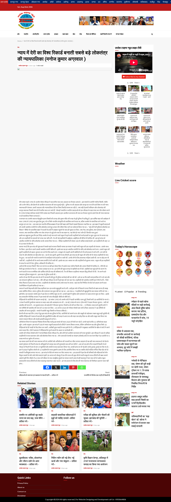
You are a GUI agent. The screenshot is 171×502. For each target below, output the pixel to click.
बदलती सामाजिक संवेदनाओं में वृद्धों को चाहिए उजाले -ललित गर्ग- (64, 397)
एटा (99, 2)
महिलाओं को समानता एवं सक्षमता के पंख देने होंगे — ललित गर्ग (38, 373)
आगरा (73, 2)
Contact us (21, 491)
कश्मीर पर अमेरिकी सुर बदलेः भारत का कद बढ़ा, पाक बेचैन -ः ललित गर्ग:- (32, 397)
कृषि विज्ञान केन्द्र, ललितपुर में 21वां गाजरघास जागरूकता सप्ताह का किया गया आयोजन (97, 440)
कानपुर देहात (24, 2)
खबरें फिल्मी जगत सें (105, 34)
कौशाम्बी (135, 2)
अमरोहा (44, 2)
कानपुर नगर (14, 2)
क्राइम (56, 34)
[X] (56, 367)
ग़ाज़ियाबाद (143, 2)
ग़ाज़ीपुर (152, 2)
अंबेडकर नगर (35, 2)
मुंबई (132, 412)
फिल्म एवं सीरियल (91, 34)
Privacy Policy (22, 483)
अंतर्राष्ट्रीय (36, 34)
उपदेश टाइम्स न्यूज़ (23, 65)
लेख (80, 34)
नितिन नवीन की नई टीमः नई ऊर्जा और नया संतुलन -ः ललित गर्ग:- (64, 440)
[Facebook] (47, 367)
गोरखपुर (165, 2)
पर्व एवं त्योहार (119, 34)
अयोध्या (58, 2)
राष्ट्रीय (26, 34)
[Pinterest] (73, 367)
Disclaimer (21, 496)
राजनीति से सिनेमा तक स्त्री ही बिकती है (97, 373)
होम (18, 34)
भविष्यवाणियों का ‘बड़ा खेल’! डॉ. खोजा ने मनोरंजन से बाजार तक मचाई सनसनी (122, 419)
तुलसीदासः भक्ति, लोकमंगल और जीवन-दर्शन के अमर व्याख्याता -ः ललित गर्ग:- (32, 440)
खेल (74, 34)
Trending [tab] (141, 291)
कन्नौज (111, 2)
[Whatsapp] (82, 367)
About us (20, 487)
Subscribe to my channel (135, 77)
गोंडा (158, 2)
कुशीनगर (127, 2)
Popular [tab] (130, 291)
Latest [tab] (119, 291)
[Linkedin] (64, 367)
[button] (137, 82)
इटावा (87, 2)
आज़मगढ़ (80, 2)
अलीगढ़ (65, 2)
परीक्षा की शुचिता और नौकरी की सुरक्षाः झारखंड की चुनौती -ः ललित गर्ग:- (97, 397)
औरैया (105, 2)
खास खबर (65, 34)
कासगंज (119, 2)
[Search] (152, 34)
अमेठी (52, 2)
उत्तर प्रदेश (4, 2)
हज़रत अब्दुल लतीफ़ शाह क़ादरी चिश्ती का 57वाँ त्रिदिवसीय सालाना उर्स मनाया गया (122, 400)
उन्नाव (94, 2)
